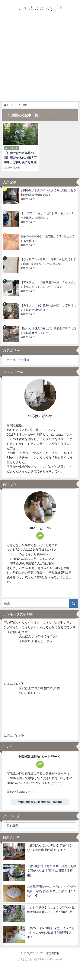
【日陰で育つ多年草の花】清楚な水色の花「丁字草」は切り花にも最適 (20, 157)
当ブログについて (32, 953)
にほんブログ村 (14, 683)
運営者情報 (53, 953)
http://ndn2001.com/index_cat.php (40, 801)
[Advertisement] (40, 58)
